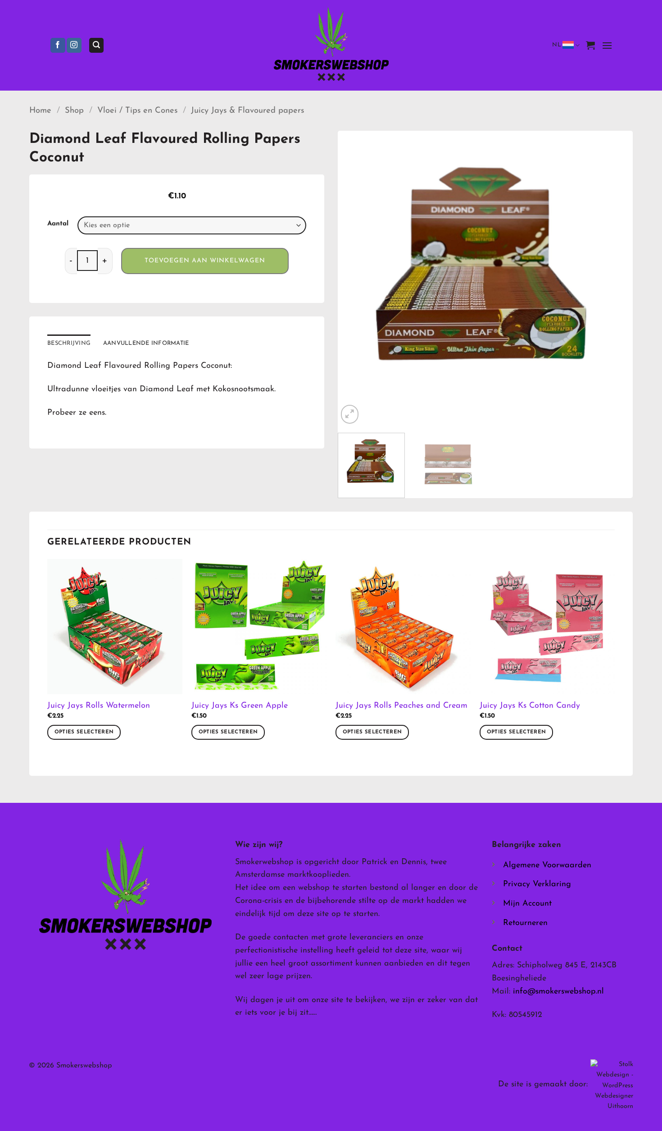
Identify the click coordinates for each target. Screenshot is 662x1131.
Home (40, 110)
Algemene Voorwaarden (547, 865)
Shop (74, 110)
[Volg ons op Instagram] (74, 45)
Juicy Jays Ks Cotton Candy (530, 706)
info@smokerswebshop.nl (558, 992)
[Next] (616, 278)
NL (556, 45)
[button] (96, 45)
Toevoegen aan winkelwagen (205, 260)
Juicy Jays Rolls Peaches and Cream (401, 706)
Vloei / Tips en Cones (137, 110)
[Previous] (355, 278)
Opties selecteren (84, 732)
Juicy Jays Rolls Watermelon (98, 706)
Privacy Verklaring (537, 884)
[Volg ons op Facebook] (57, 45)
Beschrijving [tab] (69, 343)
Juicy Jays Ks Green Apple (239, 706)
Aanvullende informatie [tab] (146, 343)
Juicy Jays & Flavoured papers (247, 110)
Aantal (57, 223)
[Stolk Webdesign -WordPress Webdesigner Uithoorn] (611, 1085)
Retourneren (525, 923)
